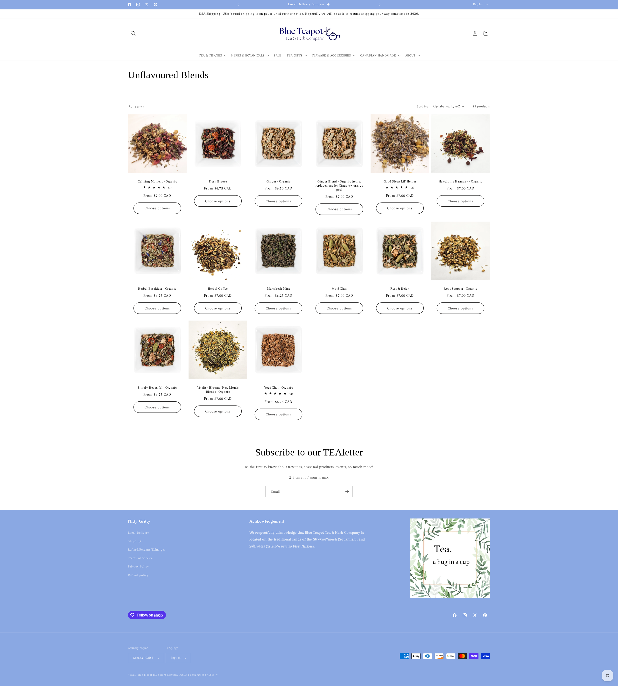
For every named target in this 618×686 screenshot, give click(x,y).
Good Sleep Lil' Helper (399, 181)
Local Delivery (138, 532)
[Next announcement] (379, 4)
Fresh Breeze (218, 181)
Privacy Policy (138, 566)
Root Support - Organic (460, 288)
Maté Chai (339, 288)
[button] (133, 33)
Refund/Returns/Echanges (147, 549)
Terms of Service (140, 558)
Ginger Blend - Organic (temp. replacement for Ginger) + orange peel (339, 185)
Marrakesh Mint (278, 288)
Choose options (157, 208)
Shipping (134, 541)
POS (181, 674)
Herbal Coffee (218, 288)
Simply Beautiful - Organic (157, 387)
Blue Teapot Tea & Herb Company (158, 674)
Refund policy (138, 575)
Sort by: (422, 106)
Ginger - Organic (279, 181)
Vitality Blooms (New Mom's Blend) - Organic (218, 389)
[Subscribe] (347, 491)
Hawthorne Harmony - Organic (460, 181)
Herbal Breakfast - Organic (157, 288)
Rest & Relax (399, 288)
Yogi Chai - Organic (278, 387)
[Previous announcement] (238, 4)
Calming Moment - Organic (157, 181)
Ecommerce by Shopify (204, 674)
